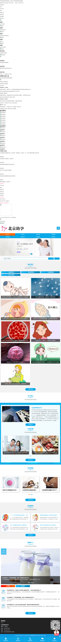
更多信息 (30, 389)
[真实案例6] (3, 112)
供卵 (1, 10)
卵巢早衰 (2, 97)
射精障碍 (6, 97)
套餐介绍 (2, 12)
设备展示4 (2, 141)
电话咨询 (30, 640)
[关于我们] (15, 414)
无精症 (13, 97)
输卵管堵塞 (6, 91)
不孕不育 (18, 91)
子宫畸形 (6, 102)
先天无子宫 (10, 102)
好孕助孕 (2, 4)
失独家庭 (2, 108)
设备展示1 (2, 129)
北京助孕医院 (51, 272)
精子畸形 (10, 97)
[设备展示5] (3, 143)
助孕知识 (2, 14)
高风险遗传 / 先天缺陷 (4, 87)
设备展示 (3, 126)
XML (45, 635)
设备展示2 (2, 133)
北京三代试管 (11, 274)
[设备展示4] (3, 139)
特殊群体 (2, 91)
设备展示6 (2, 149)
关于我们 (2, 8)
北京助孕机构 (31, 272)
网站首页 (6, 640)
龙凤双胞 (14, 108)
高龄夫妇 (10, 108)
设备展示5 (2, 145)
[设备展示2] (3, 131)
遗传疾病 (15, 102)
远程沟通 (2, 66)
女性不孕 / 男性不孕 (3, 93)
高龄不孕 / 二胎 (3, 104)
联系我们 (2, 18)
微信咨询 (42, 640)
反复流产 (2, 102)
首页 (1, 6)
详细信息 (30, 424)
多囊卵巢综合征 (12, 91)
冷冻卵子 (6, 108)
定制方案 (2, 72)
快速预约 (2, 60)
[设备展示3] (3, 135)
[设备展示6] (3, 147)
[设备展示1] (3, 127)
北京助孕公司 (11, 272)
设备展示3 (2, 137)
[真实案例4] (3, 114)
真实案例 (2, 16)
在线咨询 (2, 85)
